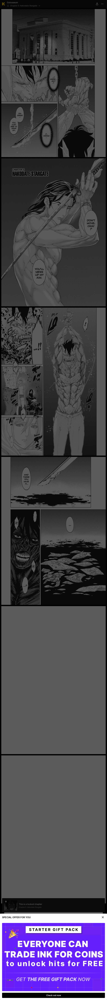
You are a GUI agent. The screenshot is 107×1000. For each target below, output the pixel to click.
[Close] (103, 917)
